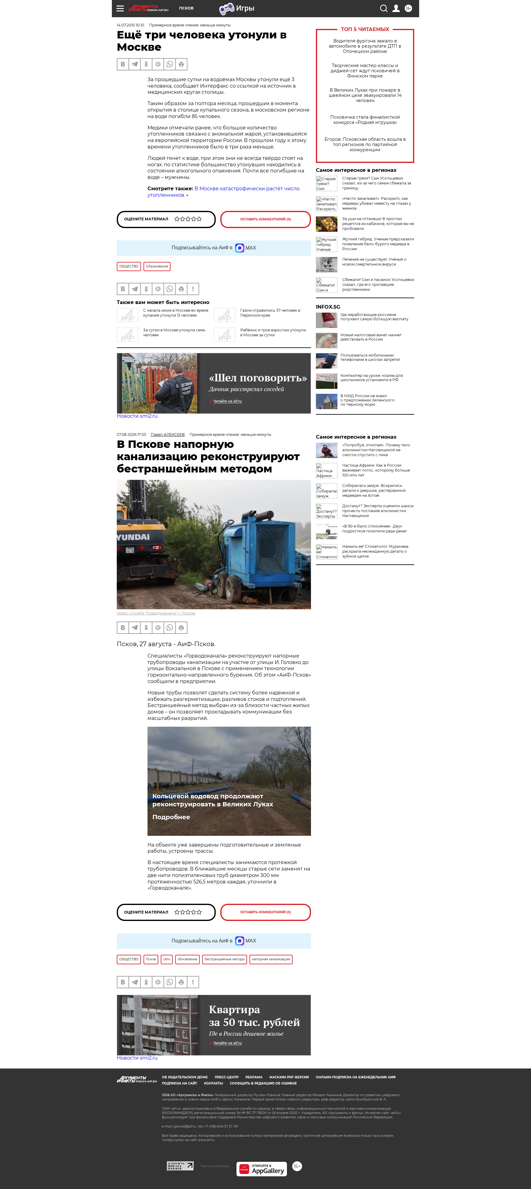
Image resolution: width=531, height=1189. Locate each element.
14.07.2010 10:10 (130, 25)
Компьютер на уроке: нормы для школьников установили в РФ (371, 377)
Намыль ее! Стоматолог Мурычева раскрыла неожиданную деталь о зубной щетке (375, 551)
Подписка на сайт (179, 1083)
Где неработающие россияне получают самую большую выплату (374, 317)
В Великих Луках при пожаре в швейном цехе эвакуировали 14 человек (365, 95)
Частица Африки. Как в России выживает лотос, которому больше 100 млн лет (376, 470)
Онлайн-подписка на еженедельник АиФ (356, 1077)
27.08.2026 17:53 (131, 434)
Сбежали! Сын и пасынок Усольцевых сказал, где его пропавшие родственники (378, 284)
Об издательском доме (185, 1077)
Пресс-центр (226, 1077)
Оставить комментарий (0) (265, 219)
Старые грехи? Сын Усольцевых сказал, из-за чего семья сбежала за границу (376, 183)
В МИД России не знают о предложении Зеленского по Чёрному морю (367, 400)
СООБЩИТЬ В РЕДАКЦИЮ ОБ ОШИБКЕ (263, 1083)
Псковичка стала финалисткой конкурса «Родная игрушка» (365, 120)
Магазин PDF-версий (289, 1077)
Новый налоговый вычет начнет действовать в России (371, 337)
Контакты (213, 1083)
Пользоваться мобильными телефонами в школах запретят (370, 357)
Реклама (254, 1077)
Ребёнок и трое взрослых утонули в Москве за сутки (273, 332)
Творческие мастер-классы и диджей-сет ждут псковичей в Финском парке (365, 71)
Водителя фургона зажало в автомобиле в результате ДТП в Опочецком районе (365, 46)
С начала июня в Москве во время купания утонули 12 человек (175, 313)
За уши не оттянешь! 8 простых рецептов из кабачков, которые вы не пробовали (378, 223)
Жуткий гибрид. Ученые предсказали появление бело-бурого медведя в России (378, 244)
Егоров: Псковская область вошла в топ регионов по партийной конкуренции (365, 144)
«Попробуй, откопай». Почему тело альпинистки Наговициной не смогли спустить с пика (376, 450)
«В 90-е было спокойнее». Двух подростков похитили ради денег (374, 528)
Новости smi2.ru (137, 416)
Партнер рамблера (215, 1166)
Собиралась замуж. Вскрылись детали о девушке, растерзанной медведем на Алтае (374, 490)
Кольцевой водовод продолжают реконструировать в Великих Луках (212, 800)
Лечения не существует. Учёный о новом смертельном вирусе (374, 262)
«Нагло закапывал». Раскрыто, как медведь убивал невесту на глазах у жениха (376, 203)
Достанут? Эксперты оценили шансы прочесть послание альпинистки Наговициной (378, 511)
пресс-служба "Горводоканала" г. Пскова (156, 613)
